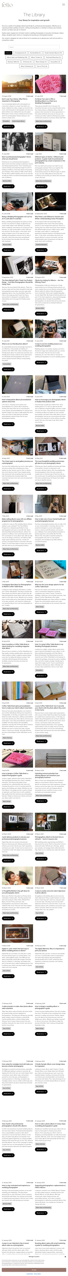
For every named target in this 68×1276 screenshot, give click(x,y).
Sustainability (35, 53)
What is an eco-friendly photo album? (15, 344)
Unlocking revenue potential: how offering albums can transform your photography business (47, 775)
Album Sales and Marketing (17, 57)
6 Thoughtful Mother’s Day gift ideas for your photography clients (16, 892)
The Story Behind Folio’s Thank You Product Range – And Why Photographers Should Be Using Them (17, 282)
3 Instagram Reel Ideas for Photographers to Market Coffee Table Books (16, 586)
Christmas (27, 62)
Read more (7, 126)
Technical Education (53, 57)
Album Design (41, 62)
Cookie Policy (29, 1274)
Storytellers (55, 62)
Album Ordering (27, 66)
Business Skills (13, 62)
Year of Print (42, 66)
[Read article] (17, 84)
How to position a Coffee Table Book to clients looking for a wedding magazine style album (15, 646)
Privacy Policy (37, 1274)
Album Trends (36, 57)
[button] (65, 1257)
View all (8, 53)
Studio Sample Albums (53, 53)
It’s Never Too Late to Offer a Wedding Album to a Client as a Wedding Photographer (46, 101)
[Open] (63, 4)
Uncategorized (20, 53)
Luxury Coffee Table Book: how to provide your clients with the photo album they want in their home (50, 708)
